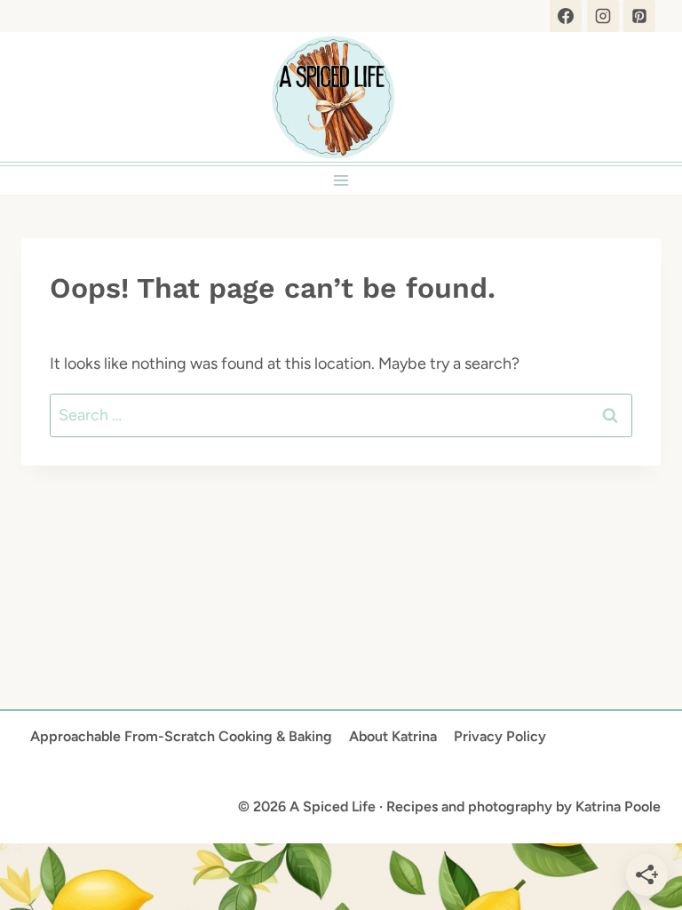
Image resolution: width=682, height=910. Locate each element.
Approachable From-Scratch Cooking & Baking (181, 736)
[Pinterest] (639, 16)
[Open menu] (341, 180)
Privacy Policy (500, 736)
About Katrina (393, 736)
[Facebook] (566, 16)
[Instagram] (603, 16)
